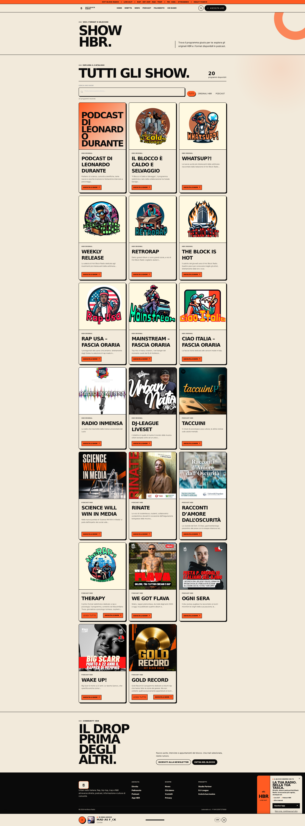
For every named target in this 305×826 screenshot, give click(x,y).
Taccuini (193, 423)
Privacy (168, 798)
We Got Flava (150, 598)
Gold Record (150, 680)
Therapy (93, 598)
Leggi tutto (89, 615)
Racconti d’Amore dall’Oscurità (201, 514)
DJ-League (203, 790)
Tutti (191, 93)
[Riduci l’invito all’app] (300, 776)
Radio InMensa (102, 423)
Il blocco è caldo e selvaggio (147, 165)
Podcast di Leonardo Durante (96, 165)
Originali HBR (205, 93)
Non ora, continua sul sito (286, 810)
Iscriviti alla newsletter (173, 762)
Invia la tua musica (206, 794)
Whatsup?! (197, 158)
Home (119, 8)
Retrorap (145, 252)
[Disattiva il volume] (224, 820)
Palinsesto (159, 8)
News (137, 8)
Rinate (141, 508)
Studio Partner (205, 786)
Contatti (169, 794)
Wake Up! (94, 680)
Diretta (128, 8)
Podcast (147, 8)
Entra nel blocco (204, 762)
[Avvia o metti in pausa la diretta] (82, 819)
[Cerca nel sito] (201, 8)
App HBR (136, 798)
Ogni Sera (196, 598)
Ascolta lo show (91, 187)
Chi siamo (172, 8)
